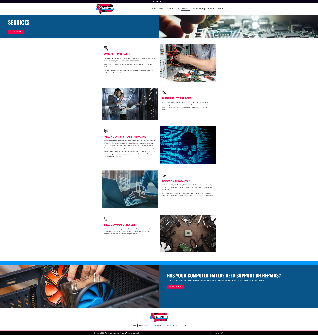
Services (185, 9)
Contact (220, 9)
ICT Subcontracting (198, 9)
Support (211, 9)
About (161, 9)
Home (153, 9)
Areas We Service (173, 9)
